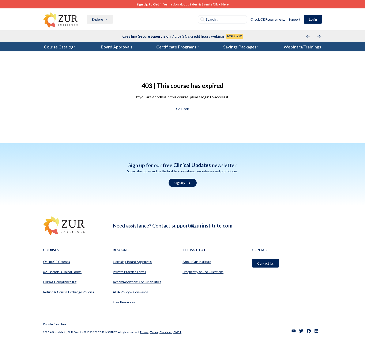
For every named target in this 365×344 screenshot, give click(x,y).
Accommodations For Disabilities (137, 282)
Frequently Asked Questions (202, 272)
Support (294, 19)
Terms (154, 332)
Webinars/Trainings (302, 46)
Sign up (179, 183)
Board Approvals (116, 46)
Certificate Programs (176, 46)
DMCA (177, 332)
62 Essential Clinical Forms (62, 272)
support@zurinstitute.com (202, 225)
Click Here (221, 4)
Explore (97, 19)
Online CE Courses (56, 262)
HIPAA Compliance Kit (59, 282)
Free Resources (124, 302)
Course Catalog (59, 46)
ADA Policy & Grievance (130, 292)
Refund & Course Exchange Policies (68, 292)
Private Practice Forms (129, 272)
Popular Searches (54, 324)
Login (313, 19)
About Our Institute (196, 262)
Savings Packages (239, 46)
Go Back (182, 109)
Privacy (144, 332)
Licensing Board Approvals (132, 262)
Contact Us (265, 263)
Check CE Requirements (268, 19)
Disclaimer (165, 332)
